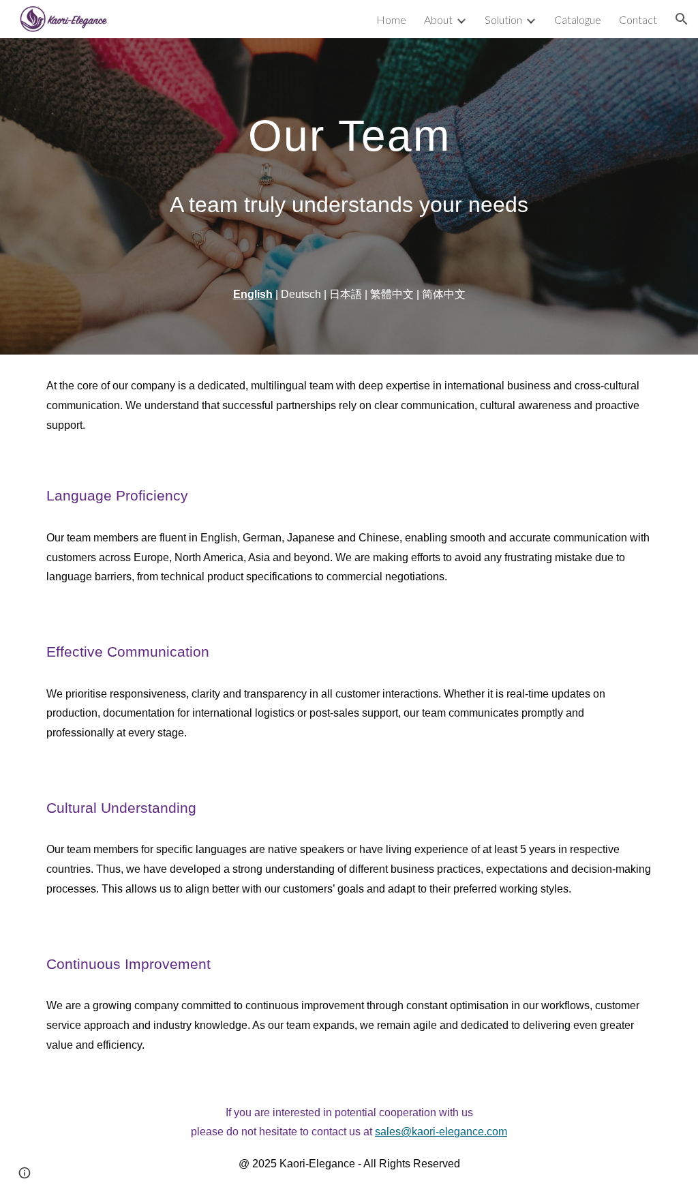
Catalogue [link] (577, 19)
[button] (681, 19)
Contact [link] (638, 19)
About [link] (438, 19)
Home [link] (391, 19)
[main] (349, 129)
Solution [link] (503, 19)
